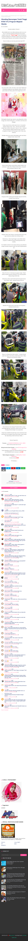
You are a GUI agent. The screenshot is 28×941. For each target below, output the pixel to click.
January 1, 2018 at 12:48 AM (10, 687)
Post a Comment (4, 710)
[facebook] (21, 10)
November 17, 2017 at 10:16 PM (11, 501)
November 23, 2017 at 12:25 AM (11, 570)
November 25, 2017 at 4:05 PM (11, 630)
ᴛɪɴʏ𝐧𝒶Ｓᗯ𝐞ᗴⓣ (17, 842)
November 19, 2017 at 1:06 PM (11, 532)
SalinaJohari (7, 664)
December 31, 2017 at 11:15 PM (11, 682)
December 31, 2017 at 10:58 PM (11, 667)
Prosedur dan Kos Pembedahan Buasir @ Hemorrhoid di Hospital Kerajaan (16, 880)
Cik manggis (7, 520)
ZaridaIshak (7, 571)
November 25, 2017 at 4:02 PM (11, 609)
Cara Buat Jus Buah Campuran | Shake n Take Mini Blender (16, 892)
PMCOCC (3, 842)
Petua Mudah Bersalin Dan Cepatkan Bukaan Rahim (15, 862)
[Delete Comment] (18, 501)
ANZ (5, 689)
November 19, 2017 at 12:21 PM (11, 527)
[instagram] (19, 10)
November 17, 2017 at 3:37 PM (11, 496)
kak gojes (7, 516)
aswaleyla (7, 538)
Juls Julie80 (7, 498)
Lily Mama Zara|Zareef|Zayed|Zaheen (13, 524)
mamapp (6, 567)
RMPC (15, 843)
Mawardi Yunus (8, 680)
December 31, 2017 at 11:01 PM (11, 672)
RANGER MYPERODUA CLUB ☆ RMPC (17, 443)
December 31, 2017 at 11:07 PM (11, 678)
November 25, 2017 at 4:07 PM (11, 640)
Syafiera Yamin (8, 684)
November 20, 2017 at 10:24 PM (11, 546)
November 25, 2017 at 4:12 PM (11, 658)
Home (2, 15)
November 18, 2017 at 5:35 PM (11, 514)
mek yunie (7, 543)
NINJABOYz (3, 845)
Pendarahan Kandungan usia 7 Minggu (16, 867)
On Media (6, 15)
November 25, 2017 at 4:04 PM (11, 624)
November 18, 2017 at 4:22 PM (11, 508)
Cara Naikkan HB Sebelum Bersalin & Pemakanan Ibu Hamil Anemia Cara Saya (16, 886)
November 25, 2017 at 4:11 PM (11, 648)
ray (5, 509)
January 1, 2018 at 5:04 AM (10, 691)
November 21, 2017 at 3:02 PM (11, 552)
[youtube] (23, 10)
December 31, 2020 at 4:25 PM (11, 708)
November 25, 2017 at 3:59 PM (11, 583)
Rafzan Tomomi (8, 669)
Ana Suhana (7, 529)
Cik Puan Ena (16, 481)
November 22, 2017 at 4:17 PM (11, 562)
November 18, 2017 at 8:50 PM (11, 518)
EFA (2, 843)
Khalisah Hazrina (8, 503)
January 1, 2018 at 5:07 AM (10, 696)
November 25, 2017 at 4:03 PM (11, 619)
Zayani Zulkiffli (8, 674)
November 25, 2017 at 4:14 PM (11, 662)
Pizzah (6, 563)
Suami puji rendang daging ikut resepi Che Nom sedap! (16, 898)
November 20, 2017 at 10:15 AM (11, 541)
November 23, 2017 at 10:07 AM (11, 575)
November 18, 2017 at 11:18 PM (11, 522)
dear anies (7, 559)
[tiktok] (15, 10)
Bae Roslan (7, 704)
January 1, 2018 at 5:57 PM (10, 703)
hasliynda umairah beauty (10, 576)
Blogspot (12, 935)
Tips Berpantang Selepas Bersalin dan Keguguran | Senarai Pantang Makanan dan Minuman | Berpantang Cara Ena (16, 875)
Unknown (7, 554)
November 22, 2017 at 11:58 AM (11, 558)
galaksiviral (7, 548)
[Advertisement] (14, 728)
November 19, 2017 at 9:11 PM (11, 536)
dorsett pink (7, 494)
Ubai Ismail (7, 534)
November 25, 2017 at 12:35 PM (11, 579)
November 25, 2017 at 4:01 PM (11, 601)
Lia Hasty (6, 698)
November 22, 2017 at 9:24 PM (11, 566)
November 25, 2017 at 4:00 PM (11, 592)
